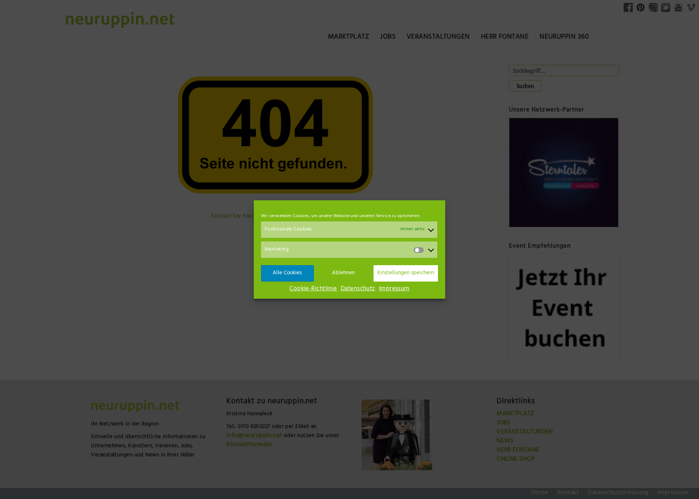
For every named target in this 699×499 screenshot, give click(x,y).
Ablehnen (343, 273)
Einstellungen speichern (406, 273)
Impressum (394, 289)
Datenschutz (358, 289)
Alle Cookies (287, 273)
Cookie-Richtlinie (313, 289)
